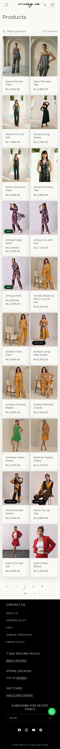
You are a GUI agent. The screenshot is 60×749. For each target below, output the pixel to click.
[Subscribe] (50, 718)
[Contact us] (52, 711)
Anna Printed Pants (14, 512)
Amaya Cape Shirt (14, 242)
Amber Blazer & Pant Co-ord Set (44, 298)
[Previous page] (7, 586)
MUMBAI (21, 678)
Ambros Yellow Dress (43, 459)
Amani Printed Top (43, 189)
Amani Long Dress (42, 136)
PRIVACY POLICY (15, 641)
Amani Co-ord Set (15, 136)
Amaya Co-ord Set (43, 242)
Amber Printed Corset (43, 406)
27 (25, 593)
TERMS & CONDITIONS (19, 634)
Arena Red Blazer (41, 565)
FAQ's (9, 627)
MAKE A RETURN (16, 660)
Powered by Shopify (38, 745)
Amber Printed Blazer (15, 406)
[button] (6, 5)
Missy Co (24, 745)
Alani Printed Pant (14, 83)
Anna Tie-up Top (42, 512)
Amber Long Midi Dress (42, 353)
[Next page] (34, 593)
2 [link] (25, 586)
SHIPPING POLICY (16, 620)
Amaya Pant (14, 295)
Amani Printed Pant (15, 189)
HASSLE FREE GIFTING (19, 695)
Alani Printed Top (42, 83)
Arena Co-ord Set (14, 565)
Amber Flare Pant (14, 353)
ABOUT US (12, 613)
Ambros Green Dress (15, 459)
